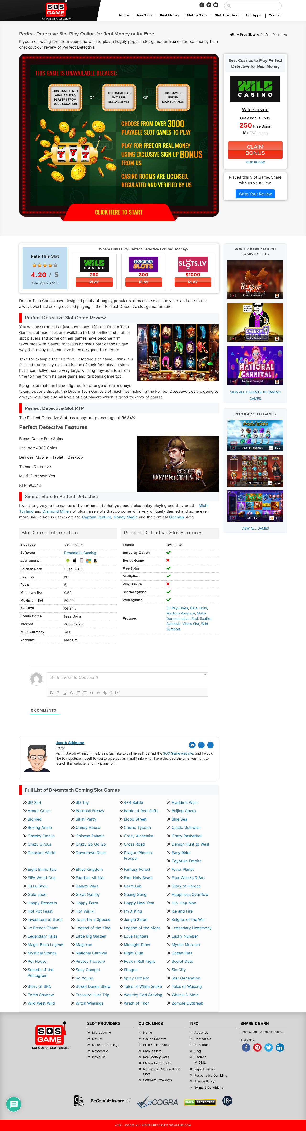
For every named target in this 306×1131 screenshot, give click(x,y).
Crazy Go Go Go (91, 844)
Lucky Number (185, 936)
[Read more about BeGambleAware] (110, 1100)
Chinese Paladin (90, 835)
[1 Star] (34, 265)
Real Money (169, 15)
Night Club (133, 953)
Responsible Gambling (210, 1075)
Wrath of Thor (136, 1003)
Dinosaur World (41, 852)
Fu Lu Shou (38, 886)
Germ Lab (133, 886)
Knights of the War (188, 919)
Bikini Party (86, 819)
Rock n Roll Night (139, 961)
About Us (201, 1032)
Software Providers (157, 1080)
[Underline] (64, 693)
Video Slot (190, 624)
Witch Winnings (90, 1003)
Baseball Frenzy (90, 810)
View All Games (255, 528)
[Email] (192, 745)
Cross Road (134, 844)
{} (111, 692)
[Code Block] (98, 693)
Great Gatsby (88, 894)
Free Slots (144, 15)
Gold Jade (37, 894)
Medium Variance (180, 613)
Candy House (88, 827)
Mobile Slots (197, 15)
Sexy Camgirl (88, 969)
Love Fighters (136, 936)
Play (94, 282)
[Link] (105, 693)
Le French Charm (43, 927)
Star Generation (186, 978)
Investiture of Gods (45, 919)
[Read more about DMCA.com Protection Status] (200, 1102)
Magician (84, 944)
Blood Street (135, 819)
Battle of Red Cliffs (141, 810)
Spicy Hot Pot (136, 978)
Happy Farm (87, 902)
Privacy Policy (204, 1081)
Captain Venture (96, 517)
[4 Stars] (50, 265)
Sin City (179, 969)
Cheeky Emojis (41, 835)
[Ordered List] (78, 693)
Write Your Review (255, 193)
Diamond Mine (56, 511)
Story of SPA (39, 986)
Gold (203, 608)
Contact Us (202, 1039)
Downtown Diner (91, 852)
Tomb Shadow (41, 994)
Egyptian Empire (187, 861)
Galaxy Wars (87, 886)
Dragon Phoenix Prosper (138, 855)
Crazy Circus (39, 844)
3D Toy (82, 802)
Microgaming (101, 1032)
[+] (117, 692)
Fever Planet (183, 869)
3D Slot (34, 802)
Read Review (255, 162)
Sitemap (200, 1057)
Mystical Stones (42, 953)
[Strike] (71, 693)
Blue (193, 608)
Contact (275, 15)
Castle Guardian (186, 827)
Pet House (37, 961)
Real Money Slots (156, 1057)
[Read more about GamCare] (79, 1100)
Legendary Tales (42, 936)
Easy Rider (181, 852)
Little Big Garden (91, 936)
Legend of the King (93, 927)
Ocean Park (182, 953)
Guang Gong (135, 894)
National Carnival (91, 953)
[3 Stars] (45, 265)
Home (124, 15)
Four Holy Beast (138, 877)
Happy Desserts (42, 902)
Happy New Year (139, 902)
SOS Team (201, 1045)
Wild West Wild (41, 1003)
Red (194, 618)
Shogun (130, 969)
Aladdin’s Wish (184, 802)
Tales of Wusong (187, 986)
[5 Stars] (55, 265)
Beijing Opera (184, 810)
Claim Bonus (255, 150)
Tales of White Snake (143, 986)
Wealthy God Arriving (143, 994)
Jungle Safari (136, 919)
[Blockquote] (91, 693)
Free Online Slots (156, 1045)
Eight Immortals (42, 869)
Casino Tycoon (137, 827)
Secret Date (182, 961)
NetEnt (97, 1039)
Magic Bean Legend (45, 944)
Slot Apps (253, 15)
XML (202, 1062)
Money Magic (125, 517)
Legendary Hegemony (192, 927)
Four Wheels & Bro (188, 877)
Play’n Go (99, 1057)
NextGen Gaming (105, 1045)
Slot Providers (226, 15)
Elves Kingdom (89, 869)
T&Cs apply (259, 133)
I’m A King (133, 911)
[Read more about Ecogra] (157, 1101)
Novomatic (100, 1051)
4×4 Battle (133, 802)
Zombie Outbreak (187, 1003)
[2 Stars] (40, 265)
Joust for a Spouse (93, 919)
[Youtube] (215, 4)
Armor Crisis (39, 810)
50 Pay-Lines (177, 608)
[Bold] (51, 693)
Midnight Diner (137, 944)
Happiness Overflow (190, 894)
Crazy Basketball (187, 835)
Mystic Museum (186, 944)
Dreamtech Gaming (80, 553)
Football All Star (90, 877)
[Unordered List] (85, 693)
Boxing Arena (40, 827)
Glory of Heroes (186, 886)
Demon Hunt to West (190, 844)
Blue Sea (179, 819)
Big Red (35, 819)
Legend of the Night (142, 927)
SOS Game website (178, 753)
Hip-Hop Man (184, 902)
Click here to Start (119, 211)
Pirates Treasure (90, 961)
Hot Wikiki (85, 911)
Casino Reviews (155, 1039)
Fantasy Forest (137, 869)
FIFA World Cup (42, 877)
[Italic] (58, 693)
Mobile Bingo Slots (157, 1063)
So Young (84, 978)
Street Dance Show (93, 986)
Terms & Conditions (208, 1087)
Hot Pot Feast (40, 911)
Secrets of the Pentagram (40, 972)
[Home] (232, 35)
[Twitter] (208, 4)
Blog (197, 1051)
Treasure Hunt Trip (92, 994)
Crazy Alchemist (138, 835)
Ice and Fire (182, 911)
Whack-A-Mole (185, 994)
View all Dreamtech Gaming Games (255, 395)
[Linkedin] (210, 745)
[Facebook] (201, 4)
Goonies (176, 517)
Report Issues (204, 1069)
